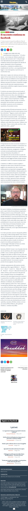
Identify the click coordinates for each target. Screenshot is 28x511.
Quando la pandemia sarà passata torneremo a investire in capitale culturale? (7, 369)
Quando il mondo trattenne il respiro (14, 448)
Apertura (5, 13)
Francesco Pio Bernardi (11, 433)
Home (1, 13)
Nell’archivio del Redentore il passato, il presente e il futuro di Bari (14, 438)
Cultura (7, 32)
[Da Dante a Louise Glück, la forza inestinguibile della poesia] (19, 316)
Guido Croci (10, 450)
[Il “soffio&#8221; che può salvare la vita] (6, 329)
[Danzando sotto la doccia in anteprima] (6, 316)
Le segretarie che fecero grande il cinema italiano (14, 431)
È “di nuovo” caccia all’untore (22, 368)
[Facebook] (2, 50)
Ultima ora (12, 32)
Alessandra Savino (10, 463)
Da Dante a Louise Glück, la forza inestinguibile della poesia (18, 323)
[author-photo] (14, 378)
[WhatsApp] (11, 50)
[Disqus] (14, 401)
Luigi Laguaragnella (10, 440)
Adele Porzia (4, 46)
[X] (5, 50)
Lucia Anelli (10, 445)
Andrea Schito (10, 457)
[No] (26, 505)
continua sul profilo (12, 305)
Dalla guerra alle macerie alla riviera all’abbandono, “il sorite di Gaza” (14, 454)
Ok (14, 508)
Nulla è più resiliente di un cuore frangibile (14, 443)
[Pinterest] (8, 50)
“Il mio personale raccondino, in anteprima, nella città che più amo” (14, 461)
